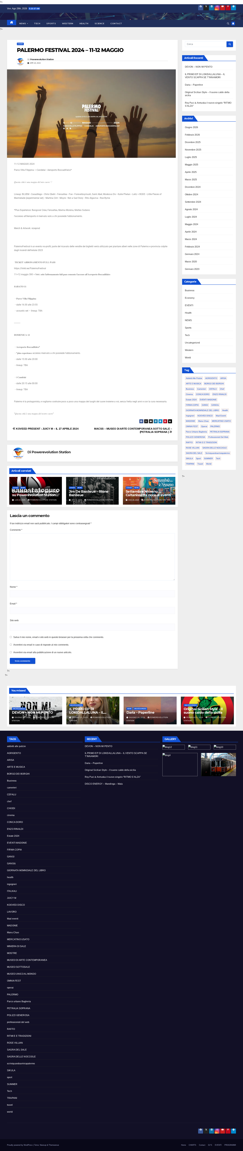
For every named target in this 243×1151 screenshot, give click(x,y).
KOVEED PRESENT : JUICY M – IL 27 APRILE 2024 (46, 428)
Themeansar (54, 1145)
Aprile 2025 (191, 172)
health (225, 410)
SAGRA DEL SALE (194, 453)
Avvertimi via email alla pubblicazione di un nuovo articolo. (42, 652)
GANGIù (215, 405)
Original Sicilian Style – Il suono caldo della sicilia (203, 711)
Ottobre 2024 (191, 194)
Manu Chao (203, 421)
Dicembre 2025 (193, 142)
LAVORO (11, 912)
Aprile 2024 (191, 232)
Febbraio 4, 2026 (195, 717)
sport (198, 458)
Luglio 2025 (191, 157)
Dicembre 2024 (193, 187)
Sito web (14, 620)
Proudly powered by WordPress (20, 1145)
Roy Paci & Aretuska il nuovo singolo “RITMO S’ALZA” (113, 777)
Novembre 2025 (193, 150)
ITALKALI (12, 891)
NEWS (23, 23)
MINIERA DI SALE (16, 946)
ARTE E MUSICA (193, 383)
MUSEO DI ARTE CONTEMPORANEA (27, 960)
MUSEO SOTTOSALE (18, 967)
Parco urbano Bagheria (196, 432)
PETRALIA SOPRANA (219, 432)
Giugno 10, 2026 (23, 717)
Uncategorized (192, 342)
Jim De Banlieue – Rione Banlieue (88, 493)
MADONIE (190, 421)
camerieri (201, 389)
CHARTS (192, 1145)
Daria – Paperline (194, 85)
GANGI (205, 405)
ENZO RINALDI (219, 394)
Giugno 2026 (191, 127)
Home (183, 1145)
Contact (116, 23)
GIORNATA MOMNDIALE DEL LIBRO (202, 410)
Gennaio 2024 (192, 254)
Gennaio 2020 (192, 269)
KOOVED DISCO (205, 416)
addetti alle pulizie (194, 378)
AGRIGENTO (211, 378)
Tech (37, 23)
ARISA (223, 378)
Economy (189, 298)
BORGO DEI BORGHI (214, 383)
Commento (16, 530)
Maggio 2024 (191, 224)
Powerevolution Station (42, 59)
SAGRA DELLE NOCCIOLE (214, 448)
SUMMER (208, 458)
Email (13, 603)
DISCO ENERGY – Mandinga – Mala (104, 784)
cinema (189, 394)
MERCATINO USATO (221, 421)
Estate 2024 (191, 399)
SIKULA (189, 458)
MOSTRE (12, 953)
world (208, 464)
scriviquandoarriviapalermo (217, 453)
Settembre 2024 (193, 202)
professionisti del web (218, 437)
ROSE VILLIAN (192, 448)
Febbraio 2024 (192, 246)
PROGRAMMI (230, 1145)
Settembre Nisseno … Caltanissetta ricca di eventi (148, 493)
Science (99, 23)
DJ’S (210, 1145)
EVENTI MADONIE (208, 399)
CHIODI (11, 808)
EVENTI (20, 44)
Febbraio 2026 (192, 135)
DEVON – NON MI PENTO (198, 67)
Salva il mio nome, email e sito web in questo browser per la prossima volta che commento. (58, 637)
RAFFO (189, 442)
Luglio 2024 (191, 217)
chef (222, 389)
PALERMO (215, 426)
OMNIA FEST (192, 426)
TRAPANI (190, 464)
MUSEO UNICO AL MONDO (21, 974)
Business (189, 290)
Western (67, 23)
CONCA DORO (202, 394)
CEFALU (213, 389)
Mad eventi (221, 416)
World (188, 357)
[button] (228, 23)
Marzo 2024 (191, 239)
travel (200, 464)
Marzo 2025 (191, 179)
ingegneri (190, 416)
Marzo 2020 (191, 261)
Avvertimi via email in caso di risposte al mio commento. (41, 645)
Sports (51, 23)
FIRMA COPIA (192, 405)
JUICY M (11, 898)
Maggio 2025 (191, 164)
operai (204, 426)
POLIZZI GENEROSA (195, 437)
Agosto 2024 (191, 209)
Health (83, 23)
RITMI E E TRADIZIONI (206, 442)
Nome (13, 587)
